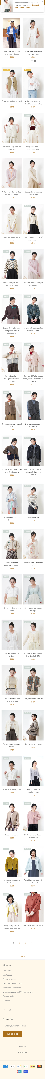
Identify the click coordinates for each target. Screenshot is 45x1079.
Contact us (7, 975)
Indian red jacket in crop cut (33, 925)
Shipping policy (9, 979)
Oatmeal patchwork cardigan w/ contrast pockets (11, 379)
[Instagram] (10, 1010)
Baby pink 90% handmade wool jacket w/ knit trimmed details (33, 379)
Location (6, 1000)
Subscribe (12, 1034)
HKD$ (21, 1047)
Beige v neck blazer (12, 835)
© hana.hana (22, 1052)
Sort (21, 956)
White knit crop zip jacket (12, 789)
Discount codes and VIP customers (18, 992)
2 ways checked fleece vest (33, 699)
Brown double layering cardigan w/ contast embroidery (11, 330)
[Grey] (35, 61)
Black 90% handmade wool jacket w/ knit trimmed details (33, 472)
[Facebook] (4, 1010)
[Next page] (31, 943)
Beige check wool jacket (33, 744)
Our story (7, 970)
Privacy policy (9, 996)
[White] (32, 61)
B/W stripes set (33, 517)
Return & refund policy (12, 983)
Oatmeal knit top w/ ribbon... (27, 6)
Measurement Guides (12, 987)
